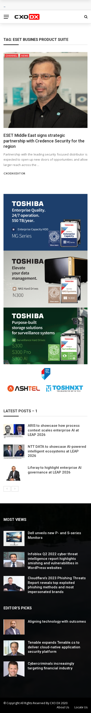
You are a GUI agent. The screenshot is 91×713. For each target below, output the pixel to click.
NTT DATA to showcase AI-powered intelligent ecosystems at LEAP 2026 (57, 451)
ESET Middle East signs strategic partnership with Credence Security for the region (44, 141)
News (24, 55)
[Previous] (7, 489)
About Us (63, 707)
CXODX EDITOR (14, 173)
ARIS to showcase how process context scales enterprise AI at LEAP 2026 (54, 430)
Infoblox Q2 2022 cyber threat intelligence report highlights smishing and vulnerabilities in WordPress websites (53, 561)
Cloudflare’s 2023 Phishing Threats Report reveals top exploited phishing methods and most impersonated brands (57, 585)
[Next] (14, 489)
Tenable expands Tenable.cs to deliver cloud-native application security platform (54, 647)
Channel (11, 55)
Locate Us (81, 707)
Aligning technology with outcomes (57, 621)
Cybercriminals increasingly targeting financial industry (51, 665)
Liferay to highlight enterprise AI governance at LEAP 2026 (54, 470)
